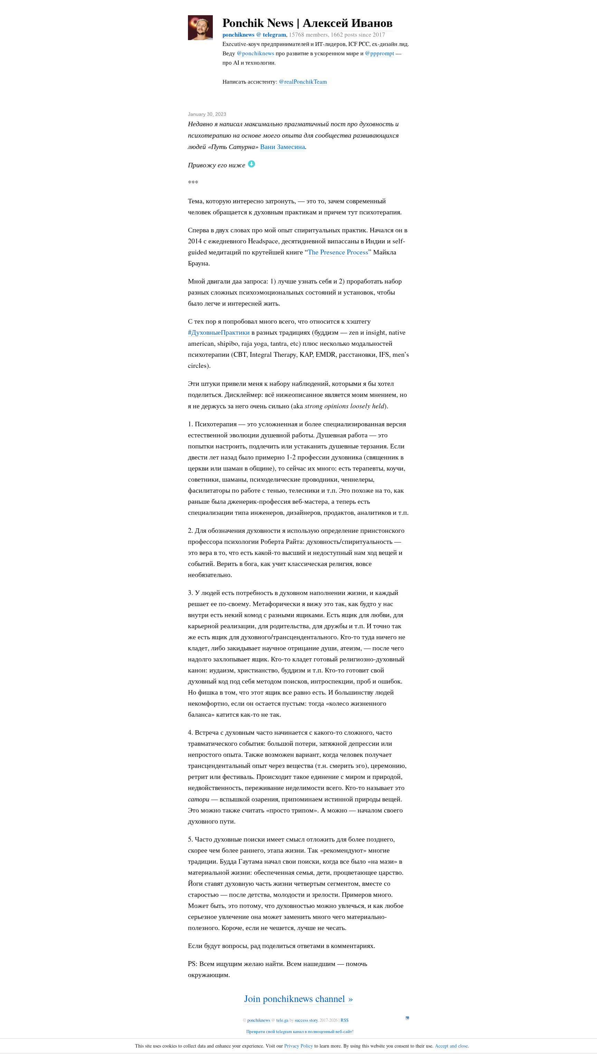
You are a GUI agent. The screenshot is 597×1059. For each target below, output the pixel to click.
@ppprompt (379, 53)
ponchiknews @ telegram (254, 34)
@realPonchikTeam (303, 81)
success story (306, 1020)
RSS (345, 1020)
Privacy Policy (298, 1045)
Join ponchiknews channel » (298, 998)
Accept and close (451, 1045)
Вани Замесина (282, 146)
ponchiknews (258, 1020)
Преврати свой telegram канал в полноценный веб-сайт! (299, 1031)
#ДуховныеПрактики (219, 332)
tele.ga (282, 1020)
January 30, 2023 (207, 114)
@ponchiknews (255, 53)
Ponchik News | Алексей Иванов (307, 22)
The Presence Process (338, 252)
